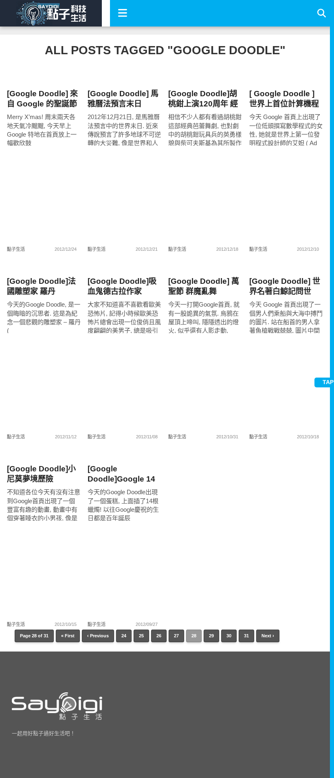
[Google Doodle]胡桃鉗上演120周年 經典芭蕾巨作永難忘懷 (203, 98)
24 (123, 635)
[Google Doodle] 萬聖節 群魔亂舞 (203, 286)
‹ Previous (98, 635)
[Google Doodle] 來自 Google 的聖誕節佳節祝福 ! (42, 98)
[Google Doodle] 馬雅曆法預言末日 (123, 98)
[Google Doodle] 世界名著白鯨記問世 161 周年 (284, 286)
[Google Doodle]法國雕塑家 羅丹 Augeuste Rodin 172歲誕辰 (41, 286)
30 (228, 635)
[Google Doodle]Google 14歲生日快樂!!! (121, 474)
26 (158, 635)
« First (68, 635)
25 (141, 635)
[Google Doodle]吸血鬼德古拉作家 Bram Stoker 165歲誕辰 (122, 286)
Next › (267, 635)
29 (211, 635)
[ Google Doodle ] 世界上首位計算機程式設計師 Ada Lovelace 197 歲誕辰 (284, 98)
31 (246, 635)
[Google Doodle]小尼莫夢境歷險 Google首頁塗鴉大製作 (44, 474)
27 (176, 635)
